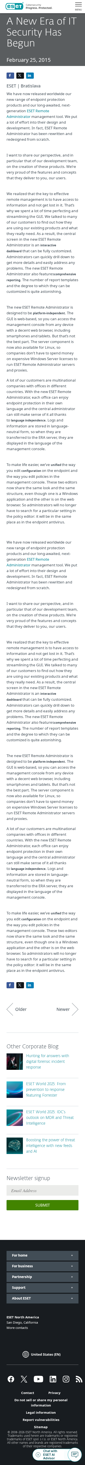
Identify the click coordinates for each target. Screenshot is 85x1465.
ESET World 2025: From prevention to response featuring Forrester (46, 1089)
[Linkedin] (53, 1381)
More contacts (17, 1327)
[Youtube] (38, 1381)
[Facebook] (11, 1381)
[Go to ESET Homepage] (28, 6)
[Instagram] (66, 1381)
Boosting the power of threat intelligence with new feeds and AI (50, 1146)
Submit (42, 1205)
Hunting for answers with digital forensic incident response (47, 1061)
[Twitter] (24, 1381)
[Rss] (79, 1381)
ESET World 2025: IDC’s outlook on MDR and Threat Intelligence (50, 1117)
